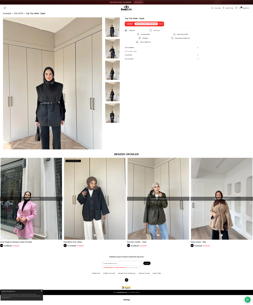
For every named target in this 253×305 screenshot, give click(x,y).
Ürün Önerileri (129, 59)
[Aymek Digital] (126, 287)
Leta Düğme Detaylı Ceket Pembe (16, 242)
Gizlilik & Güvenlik (109, 273)
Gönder (147, 263)
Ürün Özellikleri (129, 47)
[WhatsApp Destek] (248, 300)
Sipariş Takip (157, 273)
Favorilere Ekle (59, 161)
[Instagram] (126, 280)
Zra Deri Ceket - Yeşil (136, 242)
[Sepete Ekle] (31, 235)
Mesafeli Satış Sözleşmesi (126, 273)
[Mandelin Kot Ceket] (95, 199)
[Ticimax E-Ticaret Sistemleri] (126, 300)
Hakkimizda (96, 273)
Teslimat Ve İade (144, 273)
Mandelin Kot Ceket (73, 242)
